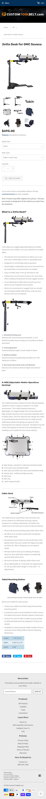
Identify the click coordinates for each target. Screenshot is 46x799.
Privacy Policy (23, 740)
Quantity (5, 164)
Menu (7, 3)
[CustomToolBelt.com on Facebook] (40, 776)
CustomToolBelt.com (16, 785)
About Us (23, 722)
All (13, 27)
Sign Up (38, 691)
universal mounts (8, 194)
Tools (23, 710)
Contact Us (23, 762)
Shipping (5, 135)
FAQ (23, 731)
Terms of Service (23, 750)
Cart (42, 3)
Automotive (23, 713)
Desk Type (6, 153)
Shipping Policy (23, 747)
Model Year (6, 142)
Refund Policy (23, 744)
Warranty (23, 753)
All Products (23, 704)
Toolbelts (23, 707)
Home (6, 27)
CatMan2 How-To (23, 728)
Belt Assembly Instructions (23, 725)
